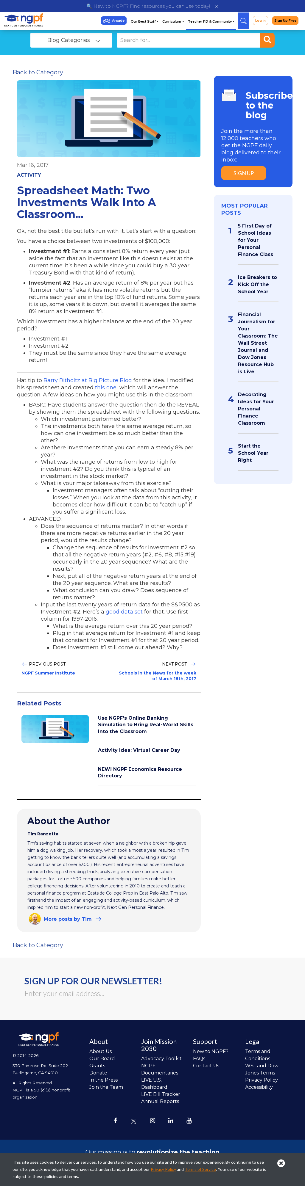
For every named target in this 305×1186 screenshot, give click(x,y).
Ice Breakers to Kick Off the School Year (257, 284)
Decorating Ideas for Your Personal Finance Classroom (256, 409)
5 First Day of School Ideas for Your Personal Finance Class (255, 240)
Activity (29, 175)
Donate (98, 1073)
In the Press (103, 1080)
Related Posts (39, 703)
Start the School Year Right (253, 453)
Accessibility (259, 1087)
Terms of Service (200, 1169)
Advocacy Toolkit (161, 1058)
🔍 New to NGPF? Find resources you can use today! (148, 6)
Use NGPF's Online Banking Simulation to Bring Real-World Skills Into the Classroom (145, 724)
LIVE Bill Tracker (160, 1094)
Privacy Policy (261, 1080)
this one (106, 387)
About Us (100, 1051)
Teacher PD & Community (210, 21)
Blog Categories (68, 40)
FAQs (199, 1058)
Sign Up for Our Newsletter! (93, 980)
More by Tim (67, 919)
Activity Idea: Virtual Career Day (139, 750)
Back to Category (38, 72)
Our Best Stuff (144, 21)
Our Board (102, 1058)
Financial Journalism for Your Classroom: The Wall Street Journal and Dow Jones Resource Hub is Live (258, 343)
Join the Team (106, 1087)
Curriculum (172, 21)
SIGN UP (244, 173)
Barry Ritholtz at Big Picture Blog (87, 380)
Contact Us (206, 1066)
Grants (97, 1066)
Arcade (118, 20)
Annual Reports (160, 1101)
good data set (125, 611)
